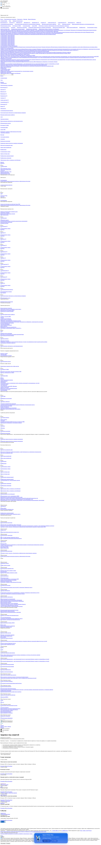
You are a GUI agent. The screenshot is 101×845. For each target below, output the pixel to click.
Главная (2, 725)
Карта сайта (43, 831)
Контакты (39, 831)
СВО (1, 786)
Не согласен (3, 843)
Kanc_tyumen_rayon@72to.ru (86, 830)
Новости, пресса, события (5, 726)
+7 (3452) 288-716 (55, 830)
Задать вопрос (46, 840)
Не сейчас (54, 840)
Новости (2, 727)
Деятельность (18, 831)
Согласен (8, 843)
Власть (1, 831)
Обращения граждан (29, 831)
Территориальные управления (9, 831)
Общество (5, 794)
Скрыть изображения (6, 6)
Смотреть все (3, 783)
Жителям (35, 831)
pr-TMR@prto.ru (65, 830)
